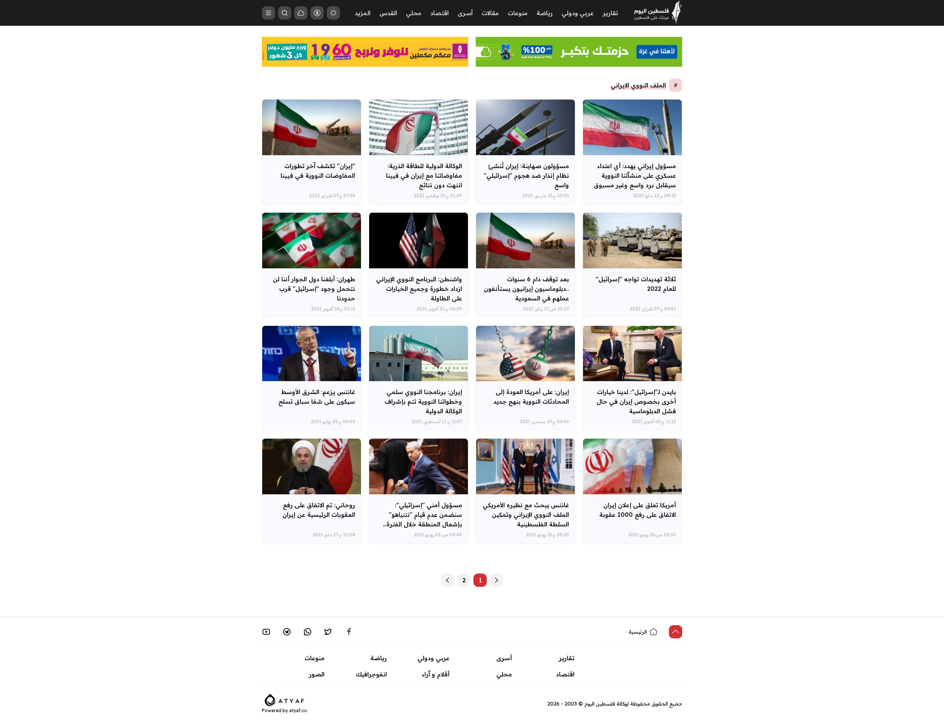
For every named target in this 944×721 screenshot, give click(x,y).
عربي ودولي (578, 13)
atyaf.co (298, 710)
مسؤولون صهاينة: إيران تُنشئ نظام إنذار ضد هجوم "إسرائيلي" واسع (526, 175)
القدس (388, 13)
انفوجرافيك (371, 674)
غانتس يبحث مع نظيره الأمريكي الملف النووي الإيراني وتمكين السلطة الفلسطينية (526, 514)
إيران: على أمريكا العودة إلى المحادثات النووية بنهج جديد (531, 396)
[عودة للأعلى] (675, 631)
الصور (316, 674)
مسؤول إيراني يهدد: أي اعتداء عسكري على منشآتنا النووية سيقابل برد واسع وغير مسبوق (635, 175)
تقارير (610, 13)
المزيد (363, 13)
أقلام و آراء (436, 674)
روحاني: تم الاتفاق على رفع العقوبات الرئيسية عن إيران (318, 509)
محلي (413, 13)
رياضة (545, 13)
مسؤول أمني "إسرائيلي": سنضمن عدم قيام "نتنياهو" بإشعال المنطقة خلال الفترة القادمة (424, 519)
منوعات (518, 13)
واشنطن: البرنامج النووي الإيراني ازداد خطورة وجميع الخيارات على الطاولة (419, 288)
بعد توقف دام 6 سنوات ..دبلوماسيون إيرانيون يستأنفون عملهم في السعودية (526, 288)
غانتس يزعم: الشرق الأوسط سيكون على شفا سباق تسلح (316, 396)
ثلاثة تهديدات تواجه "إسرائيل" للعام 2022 (636, 283)
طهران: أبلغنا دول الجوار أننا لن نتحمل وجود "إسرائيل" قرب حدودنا (314, 288)
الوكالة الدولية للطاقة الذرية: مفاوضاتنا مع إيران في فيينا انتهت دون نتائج (424, 175)
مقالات (490, 13)
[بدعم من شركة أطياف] (284, 699)
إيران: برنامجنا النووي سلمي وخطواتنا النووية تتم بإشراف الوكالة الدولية (423, 401)
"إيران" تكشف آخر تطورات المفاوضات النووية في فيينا (318, 170)
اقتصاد (439, 13)
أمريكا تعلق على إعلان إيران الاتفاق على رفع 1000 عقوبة (637, 509)
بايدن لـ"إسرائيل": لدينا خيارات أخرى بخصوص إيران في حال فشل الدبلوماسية (636, 401)
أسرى (465, 13)
